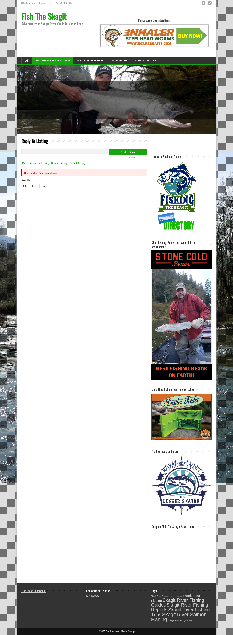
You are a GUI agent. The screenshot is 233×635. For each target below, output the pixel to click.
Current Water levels (145, 60)
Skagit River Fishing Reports (91, 60)
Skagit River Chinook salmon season (166, 596)
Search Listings (78, 163)
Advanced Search (137, 157)
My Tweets (92, 595)
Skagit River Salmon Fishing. (179, 617)
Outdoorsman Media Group (120, 631)
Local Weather (119, 60)
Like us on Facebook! (33, 590)
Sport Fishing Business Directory (53, 60)
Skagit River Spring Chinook (180, 620)
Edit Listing (43, 163)
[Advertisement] (191, 144)
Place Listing (29, 163)
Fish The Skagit (44, 16)
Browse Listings (59, 163)
